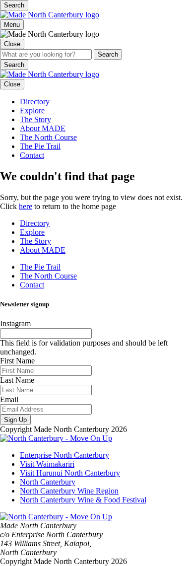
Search (14, 5)
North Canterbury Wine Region (69, 491)
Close (12, 44)
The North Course (48, 137)
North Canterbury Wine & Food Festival (83, 499)
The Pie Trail (40, 146)
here (25, 206)
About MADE (42, 128)
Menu (12, 24)
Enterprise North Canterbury (64, 455)
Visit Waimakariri (47, 464)
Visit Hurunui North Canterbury (70, 473)
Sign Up (15, 420)
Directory (35, 101)
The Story (35, 119)
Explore (32, 110)
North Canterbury (47, 482)
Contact (32, 155)
